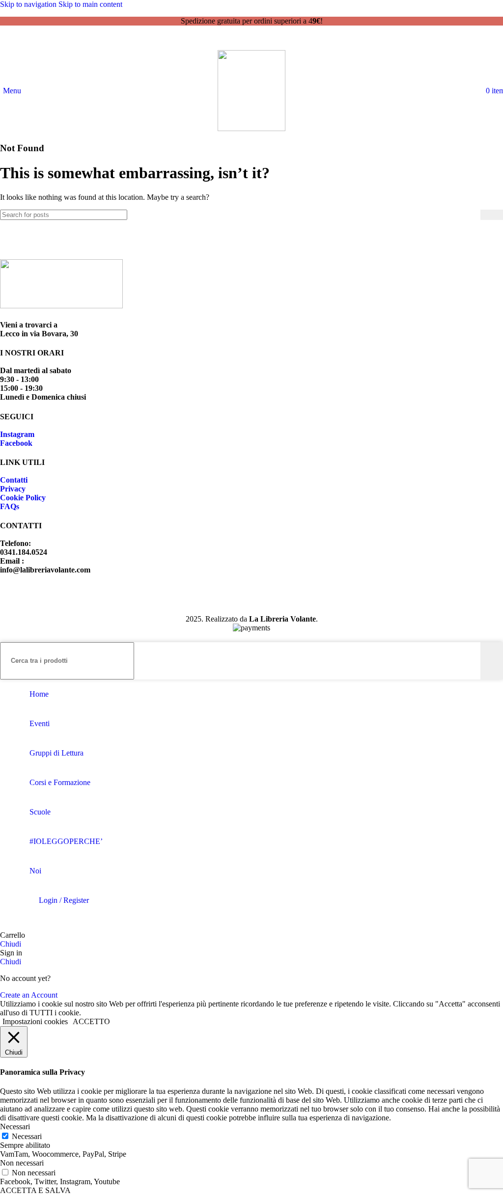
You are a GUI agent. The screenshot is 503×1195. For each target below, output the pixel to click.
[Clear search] (473, 214)
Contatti (14, 480)
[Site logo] (251, 128)
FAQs (9, 506)
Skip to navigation (29, 4)
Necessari (27, 1136)
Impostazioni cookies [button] (35, 1021)
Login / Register (64, 900)
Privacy (13, 489)
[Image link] (61, 305)
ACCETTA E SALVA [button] (35, 1190)
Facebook (16, 443)
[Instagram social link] (261, 40)
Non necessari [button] (22, 1163)
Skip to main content (90, 4)
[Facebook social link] (242, 40)
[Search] (491, 215)
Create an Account (28, 995)
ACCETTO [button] (91, 1021)
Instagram (17, 434)
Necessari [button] (15, 1126)
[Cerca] (483, 90)
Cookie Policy (23, 497)
